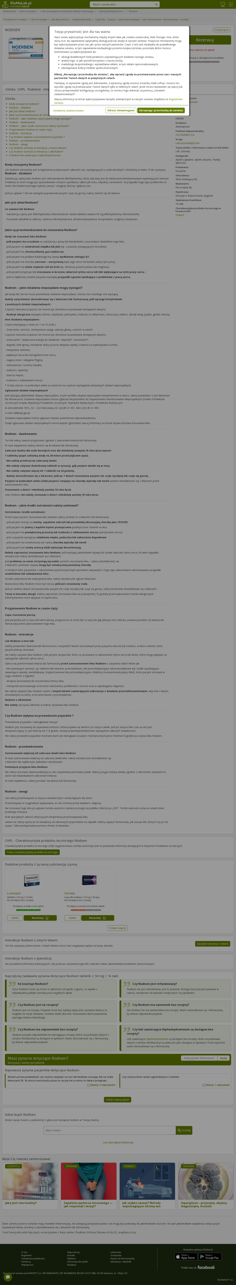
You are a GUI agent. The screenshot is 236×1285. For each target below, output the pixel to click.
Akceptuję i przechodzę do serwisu (161, 110)
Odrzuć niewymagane (121, 110)
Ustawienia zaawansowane (68, 110)
